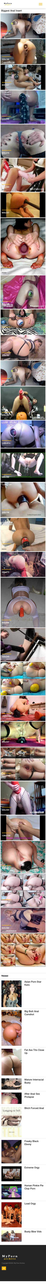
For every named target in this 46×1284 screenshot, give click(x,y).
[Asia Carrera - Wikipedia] (11, 993)
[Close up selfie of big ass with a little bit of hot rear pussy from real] (11, 1062)
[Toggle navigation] (4, 1268)
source (4, 36)
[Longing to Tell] (11, 1122)
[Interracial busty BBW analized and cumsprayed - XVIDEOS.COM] (11, 1236)
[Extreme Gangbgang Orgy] (11, 1173)
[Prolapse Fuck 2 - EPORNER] (11, 1098)
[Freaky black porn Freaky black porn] (11, 1151)
